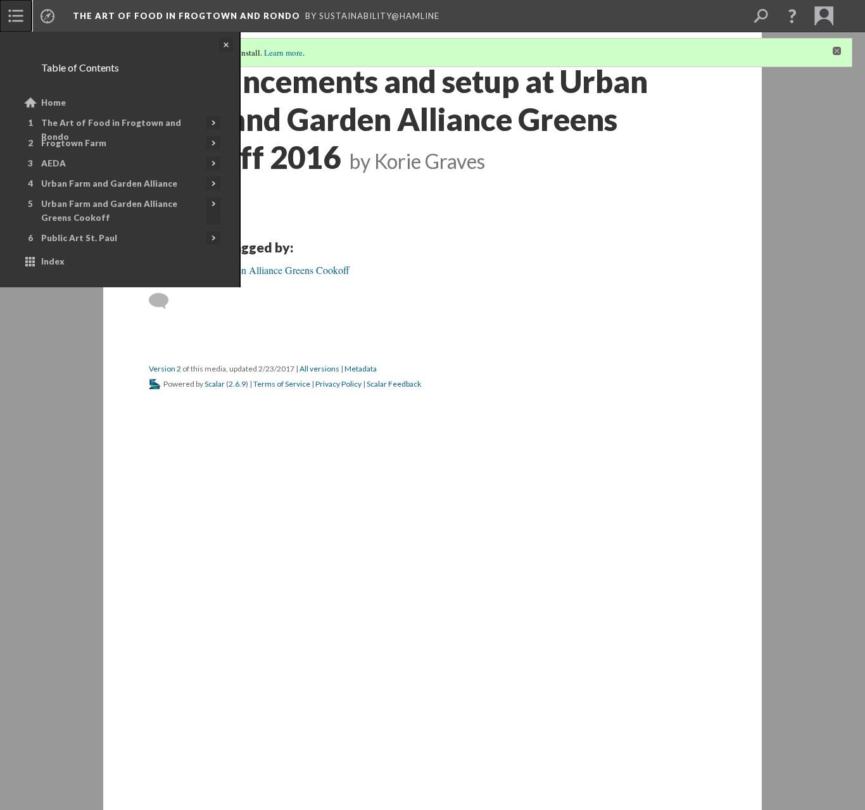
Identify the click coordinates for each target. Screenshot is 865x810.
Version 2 (165, 368)
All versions (319, 368)
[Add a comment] (164, 301)
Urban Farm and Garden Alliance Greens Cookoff (109, 211)
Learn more (283, 52)
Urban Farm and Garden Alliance (109, 183)
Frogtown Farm (73, 143)
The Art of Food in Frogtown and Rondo (111, 130)
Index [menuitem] (53, 261)
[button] (792, 16)
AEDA (53, 163)
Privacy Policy (338, 384)
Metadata (360, 368)
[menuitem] (16, 16)
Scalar (215, 384)
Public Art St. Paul (79, 238)
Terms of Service (281, 384)
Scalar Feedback (394, 384)
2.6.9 (237, 384)
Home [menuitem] (53, 102)
